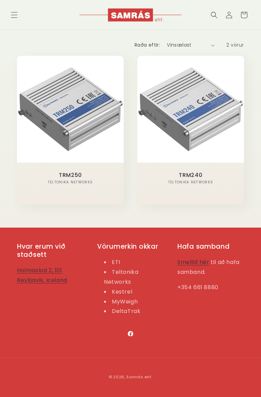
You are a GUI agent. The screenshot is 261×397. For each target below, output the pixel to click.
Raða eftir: (147, 45)
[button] (14, 14)
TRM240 (190, 175)
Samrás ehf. (139, 377)
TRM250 (70, 175)
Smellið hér (193, 262)
